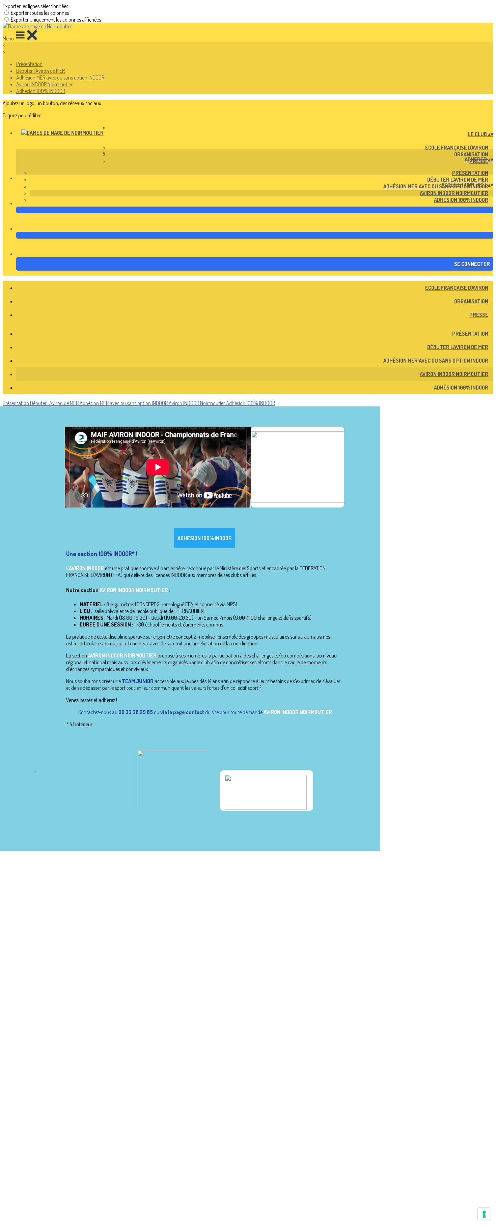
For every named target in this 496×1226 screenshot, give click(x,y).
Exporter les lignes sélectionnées (35, 6)
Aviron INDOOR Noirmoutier (44, 84)
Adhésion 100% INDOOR (40, 91)
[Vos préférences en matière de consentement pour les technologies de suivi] (484, 1214)
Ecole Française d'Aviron (456, 147)
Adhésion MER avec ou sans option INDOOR (60, 77)
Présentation (29, 64)
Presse (478, 314)
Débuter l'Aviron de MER (40, 70)
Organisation (471, 154)
